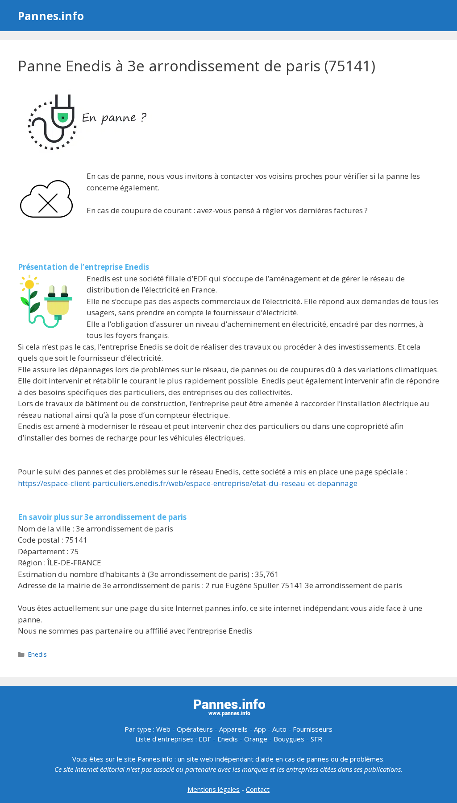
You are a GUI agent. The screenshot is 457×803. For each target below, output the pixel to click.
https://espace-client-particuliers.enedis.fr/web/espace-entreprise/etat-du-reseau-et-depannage (187, 483)
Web (163, 729)
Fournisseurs (312, 729)
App (260, 729)
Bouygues (289, 738)
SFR (316, 738)
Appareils (233, 729)
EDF (205, 738)
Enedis (37, 654)
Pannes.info (51, 15)
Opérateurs (195, 729)
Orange (255, 738)
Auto (279, 729)
